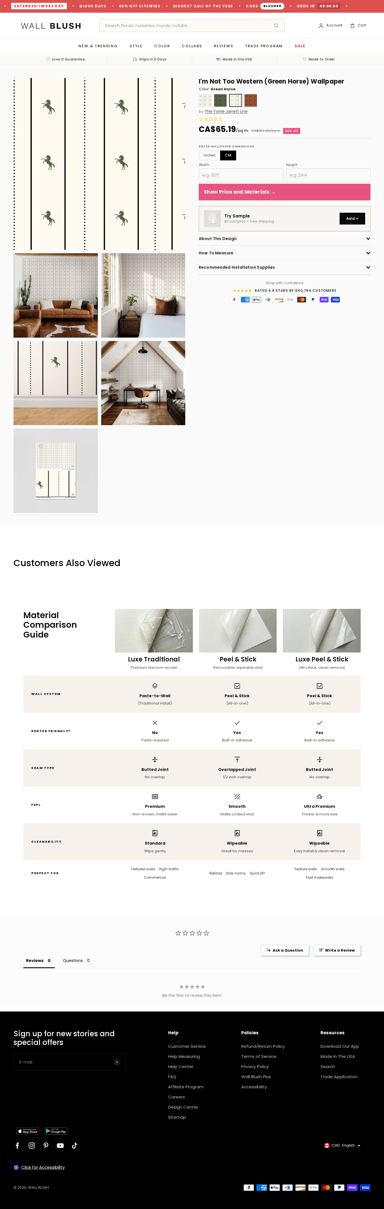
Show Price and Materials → (240, 192)
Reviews (223, 46)
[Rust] (250, 100)
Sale (300, 46)
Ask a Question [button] (288, 950)
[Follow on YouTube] (60, 1145)
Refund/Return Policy (263, 1046)
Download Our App (339, 1046)
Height (292, 164)
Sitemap (177, 1117)
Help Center (180, 1066)
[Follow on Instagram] (31, 1145)
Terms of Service (258, 1056)
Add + (352, 218)
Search (327, 1066)
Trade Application (339, 1077)
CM (228, 155)
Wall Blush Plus (256, 1077)
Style (136, 46)
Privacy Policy (255, 1066)
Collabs (192, 46)
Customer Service (187, 1046)
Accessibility (254, 1087)
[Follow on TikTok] (74, 1145)
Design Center (183, 1107)
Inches (210, 155)
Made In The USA (337, 1056)
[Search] (276, 25)
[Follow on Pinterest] (46, 1145)
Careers (176, 1097)
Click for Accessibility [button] (43, 1167)
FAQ (172, 1077)
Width (204, 164)
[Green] (220, 100)
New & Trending (98, 46)
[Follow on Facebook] (17, 1145)
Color (162, 46)
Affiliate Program (186, 1087)
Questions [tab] (73, 960)
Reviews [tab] (35, 960)
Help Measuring (184, 1056)
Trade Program (264, 46)
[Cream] (205, 100)
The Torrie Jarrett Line (226, 111)
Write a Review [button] (340, 950)
